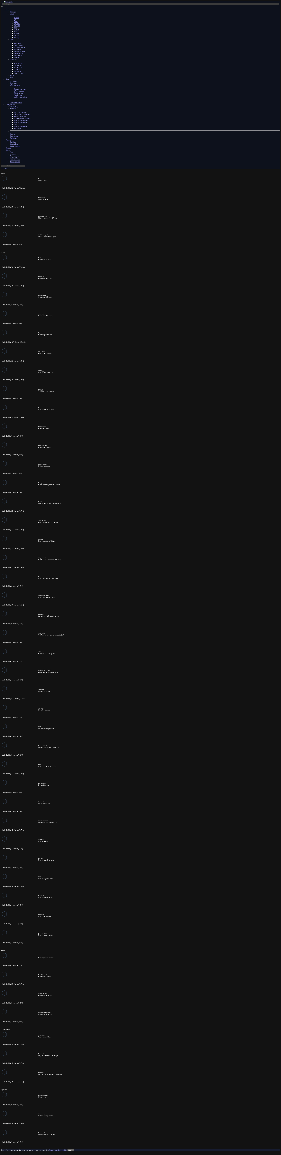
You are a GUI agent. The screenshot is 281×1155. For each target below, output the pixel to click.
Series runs (13, 83)
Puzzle (16, 30)
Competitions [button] (10, 105)
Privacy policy (15, 162)
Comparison (14, 144)
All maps (13, 12)
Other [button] (7, 150)
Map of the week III (21, 120)
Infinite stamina (19, 47)
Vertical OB (18, 67)
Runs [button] (7, 79)
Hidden (16, 57)
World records (19, 91)
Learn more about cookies (58, 1150)
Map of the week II (20, 122)
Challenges (13, 138)
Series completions (20, 97)
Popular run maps (20, 89)
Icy (15, 20)
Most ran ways (19, 93)
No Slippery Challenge (22, 114)
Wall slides (18, 63)
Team (16, 32)
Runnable (17, 43)
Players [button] (8, 140)
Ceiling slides (18, 65)
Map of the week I (20, 126)
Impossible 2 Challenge (22, 118)
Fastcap (16, 37)
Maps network (15, 160)
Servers (8, 148)
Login (5, 168)
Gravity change (19, 73)
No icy (16, 36)
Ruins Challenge (20, 116)
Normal (16, 18)
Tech (15, 28)
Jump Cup (17, 128)
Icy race (17, 24)
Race (16, 22)
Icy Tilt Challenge (20, 112)
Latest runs (13, 81)
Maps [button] (7, 10)
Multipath (17, 49)
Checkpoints (18, 45)
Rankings (13, 142)
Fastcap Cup (14, 107)
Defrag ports (18, 53)
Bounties (13, 134)
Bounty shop (14, 136)
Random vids (14, 156)
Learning (13, 154)
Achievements (15, 146)
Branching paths (19, 51)
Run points (18, 55)
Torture (16, 34)
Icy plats (17, 26)
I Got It (70, 1150)
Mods (12, 75)
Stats (11, 152)
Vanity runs (18, 95)
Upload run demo (16, 103)
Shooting (17, 69)
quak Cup (17, 124)
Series (12, 77)
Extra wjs (17, 71)
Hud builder (14, 158)
